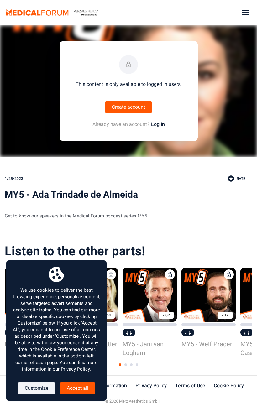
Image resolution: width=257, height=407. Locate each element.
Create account (128, 107)
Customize (36, 388)
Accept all (77, 388)
